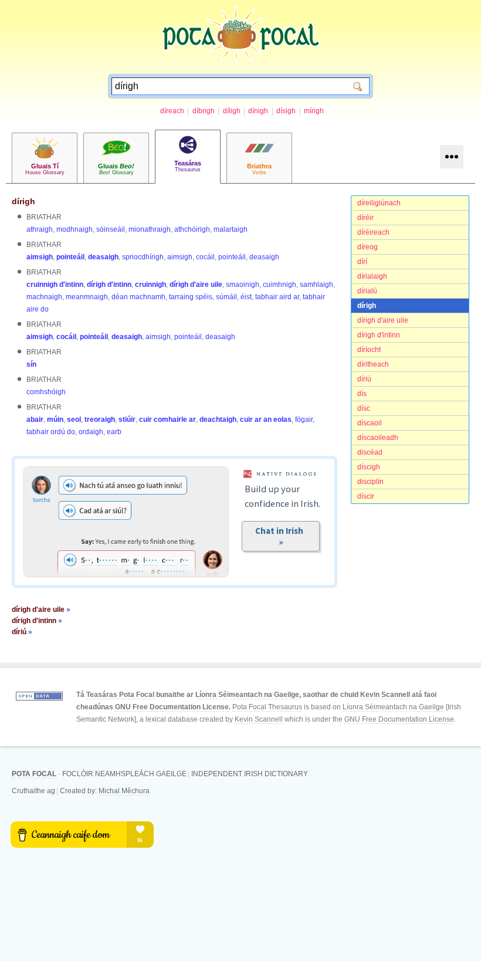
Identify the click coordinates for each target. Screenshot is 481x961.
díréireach (373, 232)
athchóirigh (192, 229)
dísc (363, 408)
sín (31, 364)
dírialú (367, 291)
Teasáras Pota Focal (120, 695)
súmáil (226, 297)
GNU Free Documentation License (172, 707)
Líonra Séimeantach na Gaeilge (247, 695)
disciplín (370, 482)
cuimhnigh (279, 284)
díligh (231, 111)
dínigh (258, 111)
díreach (172, 111)
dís (362, 394)
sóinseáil (110, 229)
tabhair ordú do (50, 432)
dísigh (286, 111)
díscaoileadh (377, 438)
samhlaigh (316, 284)
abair (34, 419)
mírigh (314, 111)
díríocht (369, 350)
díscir (365, 496)
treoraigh (99, 419)
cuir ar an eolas (266, 419)
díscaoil (369, 423)
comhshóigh (46, 392)
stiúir (127, 419)
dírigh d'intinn (378, 335)
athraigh (39, 229)
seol (74, 419)
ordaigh (91, 432)
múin (55, 419)
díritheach (373, 364)
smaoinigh (242, 284)
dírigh (366, 306)
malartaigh (231, 229)
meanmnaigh (87, 297)
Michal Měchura (124, 791)
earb (114, 432)
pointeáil (70, 257)
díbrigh (203, 111)
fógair (304, 419)
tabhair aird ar (277, 297)
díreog (367, 247)
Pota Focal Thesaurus (267, 707)
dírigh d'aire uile (382, 320)
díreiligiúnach (379, 203)
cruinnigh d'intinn (54, 284)
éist (246, 297)
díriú (364, 379)
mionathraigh (149, 229)
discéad (369, 452)
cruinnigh (150, 284)
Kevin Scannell (385, 695)
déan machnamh (138, 297)
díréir (365, 218)
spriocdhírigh (143, 257)
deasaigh (103, 257)
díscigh (368, 467)
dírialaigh (372, 276)
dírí (362, 262)
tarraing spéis (190, 297)
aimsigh (39, 257)
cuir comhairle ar (167, 419)
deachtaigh (217, 419)
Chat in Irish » (281, 536)
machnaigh (44, 297)
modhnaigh (74, 229)
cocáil (205, 257)
